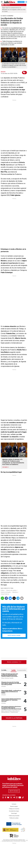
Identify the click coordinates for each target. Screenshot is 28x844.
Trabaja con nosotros (14, 808)
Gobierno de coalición (11, 590)
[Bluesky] (8, 797)
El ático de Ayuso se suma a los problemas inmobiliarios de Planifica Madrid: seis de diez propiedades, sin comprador (9, 675)
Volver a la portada (14, 718)
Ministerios (15, 592)
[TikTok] (23, 797)
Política (2, 590)
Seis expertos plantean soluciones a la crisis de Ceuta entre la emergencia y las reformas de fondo (11, 708)
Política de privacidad (14, 815)
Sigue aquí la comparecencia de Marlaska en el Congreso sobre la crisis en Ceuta (13, 9)
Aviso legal (14, 813)
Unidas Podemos (5, 594)
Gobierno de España (6, 592)
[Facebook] (5, 797)
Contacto (14, 804)
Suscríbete (21, 1)
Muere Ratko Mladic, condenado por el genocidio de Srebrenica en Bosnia (11, 692)
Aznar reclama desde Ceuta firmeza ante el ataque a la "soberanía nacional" (11, 700)
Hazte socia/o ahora (14, 635)
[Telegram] (14, 797)
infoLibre (3, 686)
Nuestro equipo (14, 806)
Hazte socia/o (14, 791)
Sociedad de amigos (14, 811)
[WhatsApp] (3, 797)
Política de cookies (14, 818)
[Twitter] (11, 797)
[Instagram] (17, 797)
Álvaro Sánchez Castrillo (7, 678)
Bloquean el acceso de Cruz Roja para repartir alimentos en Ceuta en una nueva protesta (11, 683)
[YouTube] (20, 797)
